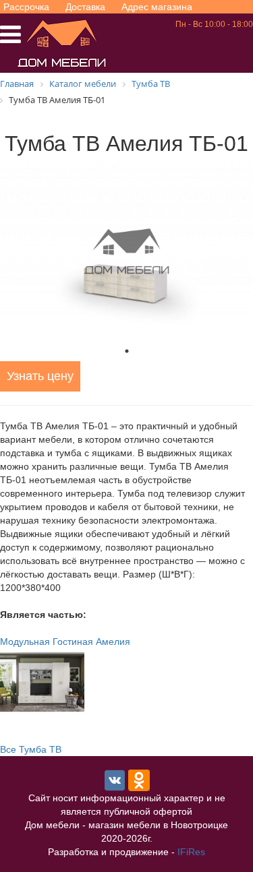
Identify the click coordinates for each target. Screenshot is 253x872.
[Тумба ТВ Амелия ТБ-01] (126, 251)
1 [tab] (127, 351)
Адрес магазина (156, 6)
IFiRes (191, 851)
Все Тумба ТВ (30, 749)
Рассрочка (26, 6)
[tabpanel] (126, 251)
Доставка (85, 6)
